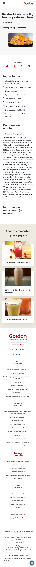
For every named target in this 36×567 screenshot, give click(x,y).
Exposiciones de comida (17, 468)
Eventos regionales (17, 471)
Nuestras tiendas (17, 500)
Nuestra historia (17, 494)
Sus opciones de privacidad (19, 555)
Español (17, 354)
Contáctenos (17, 511)
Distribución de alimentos (17, 424)
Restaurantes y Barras (17, 373)
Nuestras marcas (17, 428)
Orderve (17, 435)
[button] (7, 66)
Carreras (17, 507)
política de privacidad (11, 549)
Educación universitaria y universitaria (17, 396)
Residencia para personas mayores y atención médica (17, 377)
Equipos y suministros (17, 420)
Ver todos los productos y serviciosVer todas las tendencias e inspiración (17, 412)
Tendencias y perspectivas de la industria (17, 475)
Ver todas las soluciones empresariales (17, 369)
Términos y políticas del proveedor (18, 547)
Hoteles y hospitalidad (17, 385)
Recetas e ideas (17, 478)
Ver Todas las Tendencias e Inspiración (17, 461)
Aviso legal (18, 546)
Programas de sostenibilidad (17, 446)
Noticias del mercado (17, 465)
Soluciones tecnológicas (17, 438)
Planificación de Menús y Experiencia (17, 442)
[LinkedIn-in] (23, 349)
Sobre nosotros (9, 537)
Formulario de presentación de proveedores (18, 541)
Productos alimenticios (17, 417)
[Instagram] (13, 349)
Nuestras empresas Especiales (17, 431)
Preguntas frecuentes (17, 518)
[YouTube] (20, 349)
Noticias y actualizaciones (17, 504)
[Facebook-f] (16, 349)
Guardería (17, 382)
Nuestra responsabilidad (17, 497)
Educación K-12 (17, 392)
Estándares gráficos (17, 514)
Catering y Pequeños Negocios (17, 389)
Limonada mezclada (15, 319)
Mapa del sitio (18, 551)
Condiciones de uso (25, 549)
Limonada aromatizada (17, 262)
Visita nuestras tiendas (18, 344)
